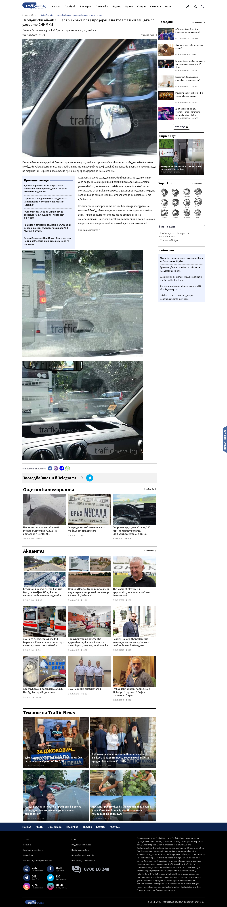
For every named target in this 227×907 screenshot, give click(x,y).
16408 (109, 818)
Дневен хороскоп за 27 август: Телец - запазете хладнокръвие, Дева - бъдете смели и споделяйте (189, 113)
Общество (55, 827)
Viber (56, 468)
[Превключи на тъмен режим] (202, 6)
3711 (129, 700)
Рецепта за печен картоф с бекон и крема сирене (189, 94)
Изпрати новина (225, 439)
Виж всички (149, 489)
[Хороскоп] (181, 217)
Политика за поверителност (37, 860)
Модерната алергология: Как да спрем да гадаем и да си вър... (181, 168)
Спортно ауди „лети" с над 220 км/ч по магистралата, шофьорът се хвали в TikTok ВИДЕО (131, 531)
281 (195, 86)
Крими (129, 7)
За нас (26, 839)
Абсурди (115, 827)
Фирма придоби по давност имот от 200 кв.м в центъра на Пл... (180, 288)
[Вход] (187, 7)
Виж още (180, 126)
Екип (73, 839)
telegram (61, 468)
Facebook (50, 468)
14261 (85, 600)
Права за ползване (80, 850)
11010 (41, 818)
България (85, 7)
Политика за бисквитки (83, 860)
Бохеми (100, 827)
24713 (85, 694)
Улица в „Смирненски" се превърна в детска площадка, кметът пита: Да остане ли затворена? (53, 810)
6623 (129, 538)
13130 (41, 766)
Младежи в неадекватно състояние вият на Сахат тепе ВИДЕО (181, 260)
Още (168, 7)
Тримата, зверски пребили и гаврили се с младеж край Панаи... (181, 269)
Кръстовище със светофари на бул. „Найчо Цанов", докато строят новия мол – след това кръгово (42, 593)
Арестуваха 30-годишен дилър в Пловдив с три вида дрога (43, 691)
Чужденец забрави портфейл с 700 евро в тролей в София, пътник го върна (131, 693)
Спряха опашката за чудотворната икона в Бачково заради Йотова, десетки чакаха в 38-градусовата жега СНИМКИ (121, 757)
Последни (165, 22)
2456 (196, 118)
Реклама (27, 844)
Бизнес (116, 7)
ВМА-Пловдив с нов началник (85, 689)
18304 (177, 172)
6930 (39, 697)
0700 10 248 (96, 869)
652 (195, 54)
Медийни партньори (81, 844)
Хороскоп (165, 183)
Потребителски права (82, 855)
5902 (129, 650)
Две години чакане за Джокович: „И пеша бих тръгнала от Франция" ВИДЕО (53, 759)
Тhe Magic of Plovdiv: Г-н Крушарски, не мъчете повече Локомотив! (131, 593)
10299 (85, 650)
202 (195, 102)
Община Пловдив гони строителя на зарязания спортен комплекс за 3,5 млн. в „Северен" (88, 593)
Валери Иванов (150, 35)
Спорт (141, 7)
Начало (55, 7)
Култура (155, 7)
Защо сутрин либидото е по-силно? (189, 47)
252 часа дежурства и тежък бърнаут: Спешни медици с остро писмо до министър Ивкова (43, 643)
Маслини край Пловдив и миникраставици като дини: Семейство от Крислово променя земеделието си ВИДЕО (121, 810)
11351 (40, 600)
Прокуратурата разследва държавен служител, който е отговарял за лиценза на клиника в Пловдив (88, 643)
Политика (102, 7)
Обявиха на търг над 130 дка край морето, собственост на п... (177, 297)
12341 (40, 538)
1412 (84, 536)
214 (195, 70)
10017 (109, 766)
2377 (129, 600)
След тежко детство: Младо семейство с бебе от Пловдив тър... (181, 278)
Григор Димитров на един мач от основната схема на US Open (190, 64)
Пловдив (70, 7)
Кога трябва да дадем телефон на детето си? (187, 78)
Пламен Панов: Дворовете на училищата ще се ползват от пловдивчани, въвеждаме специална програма (131, 643)
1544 (196, 38)
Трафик (87, 827)
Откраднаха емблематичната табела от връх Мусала (86, 529)
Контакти (28, 855)
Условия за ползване (33, 850)
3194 (39, 650)
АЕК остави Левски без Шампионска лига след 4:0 (187, 31)
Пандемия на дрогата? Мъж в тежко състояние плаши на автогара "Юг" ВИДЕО (41, 531)
